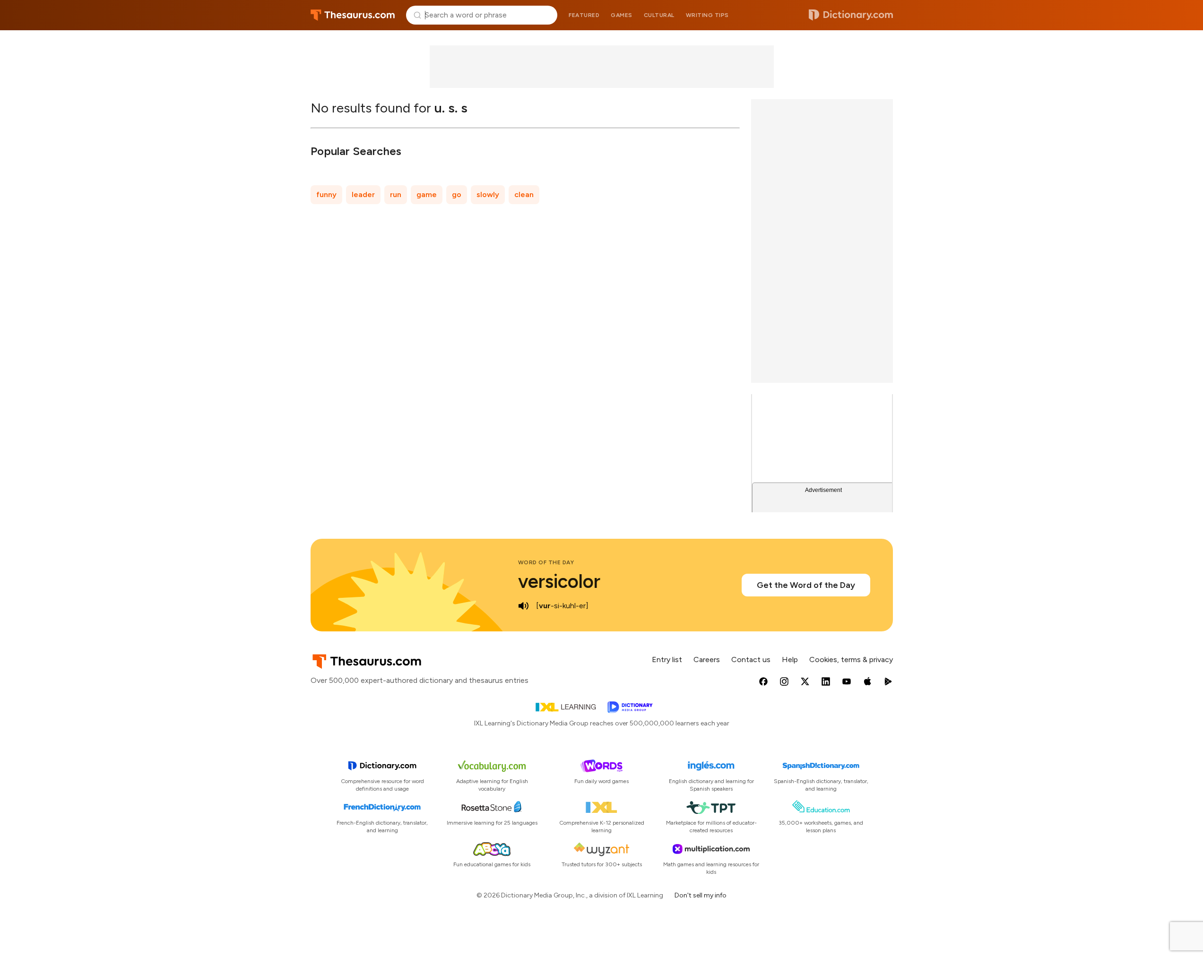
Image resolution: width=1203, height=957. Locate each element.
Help (790, 659)
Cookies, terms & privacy (851, 659)
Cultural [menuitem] (659, 15)
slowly (487, 194)
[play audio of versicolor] (523, 606)
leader (363, 194)
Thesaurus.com (353, 15)
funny (326, 194)
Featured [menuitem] (584, 15)
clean (524, 194)
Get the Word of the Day (806, 585)
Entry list (667, 659)
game (426, 194)
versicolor (559, 581)
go (456, 194)
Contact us (750, 659)
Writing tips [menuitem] (707, 15)
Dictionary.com (851, 15)
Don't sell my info (701, 895)
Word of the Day (546, 562)
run (395, 194)
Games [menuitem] (621, 15)
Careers (706, 659)
